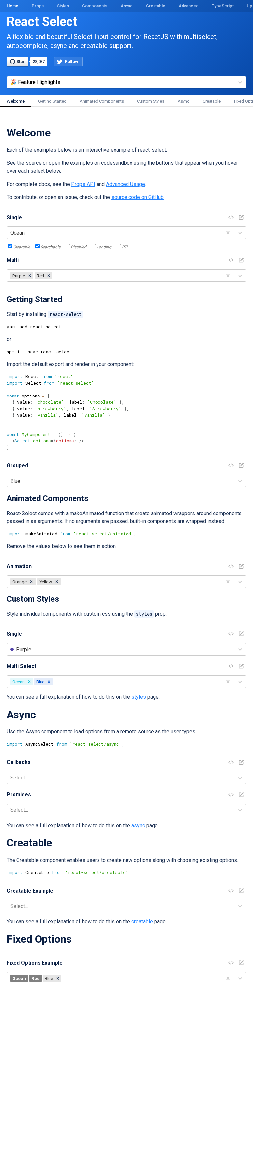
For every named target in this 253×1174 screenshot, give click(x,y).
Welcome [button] (16, 101)
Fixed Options (39, 939)
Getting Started (34, 299)
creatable (142, 921)
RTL (125, 247)
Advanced (189, 5)
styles (138, 697)
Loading (104, 247)
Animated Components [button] (102, 101)
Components (94, 5)
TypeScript (223, 5)
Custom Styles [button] (150, 101)
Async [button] (183, 101)
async (138, 825)
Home (12, 5)
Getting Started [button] (52, 101)
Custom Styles (33, 598)
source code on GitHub (137, 197)
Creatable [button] (212, 101)
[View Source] (231, 217)
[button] (29, 275)
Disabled (78, 247)
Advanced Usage (125, 184)
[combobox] (11, 233)
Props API (83, 184)
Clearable (21, 247)
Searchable (50, 247)
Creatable (155, 5)
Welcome (29, 133)
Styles (63, 5)
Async (127, 5)
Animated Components (47, 498)
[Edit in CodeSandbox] (241, 217)
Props (38, 5)
